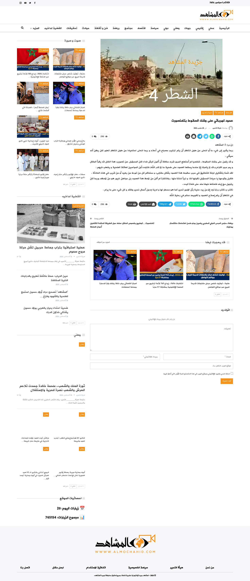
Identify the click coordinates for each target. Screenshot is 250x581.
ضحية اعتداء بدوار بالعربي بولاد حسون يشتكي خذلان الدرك (45, 310)
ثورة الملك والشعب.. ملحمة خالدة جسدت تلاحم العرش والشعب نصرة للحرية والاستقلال (52, 388)
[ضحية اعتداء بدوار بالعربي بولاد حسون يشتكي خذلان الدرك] (77, 311)
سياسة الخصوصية (138, 567)
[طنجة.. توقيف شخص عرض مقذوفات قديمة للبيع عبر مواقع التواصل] (207, 265)
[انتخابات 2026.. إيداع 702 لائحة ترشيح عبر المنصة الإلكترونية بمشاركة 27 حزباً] (161, 265)
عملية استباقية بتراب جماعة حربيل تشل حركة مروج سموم (52, 249)
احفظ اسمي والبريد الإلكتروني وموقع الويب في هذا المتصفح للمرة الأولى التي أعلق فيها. (196, 374)
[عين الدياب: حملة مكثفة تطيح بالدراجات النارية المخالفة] (77, 279)
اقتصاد (141, 28)
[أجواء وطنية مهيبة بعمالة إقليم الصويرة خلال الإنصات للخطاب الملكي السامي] (69, 458)
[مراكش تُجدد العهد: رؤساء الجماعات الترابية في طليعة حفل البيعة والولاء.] (33, 423)
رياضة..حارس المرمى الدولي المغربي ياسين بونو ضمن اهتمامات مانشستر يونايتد (201, 225)
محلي (211, 28)
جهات (187, 28)
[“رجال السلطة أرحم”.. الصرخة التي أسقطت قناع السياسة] (33, 93)
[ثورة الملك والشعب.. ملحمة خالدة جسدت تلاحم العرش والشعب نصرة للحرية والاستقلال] (51, 362)
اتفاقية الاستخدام (96, 567)
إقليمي (199, 28)
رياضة (116, 28)
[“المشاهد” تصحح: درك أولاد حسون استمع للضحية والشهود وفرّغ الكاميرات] (77, 295)
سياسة (155, 28)
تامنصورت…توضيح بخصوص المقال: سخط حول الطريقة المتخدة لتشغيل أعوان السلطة (122, 225)
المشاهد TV (219, 112)
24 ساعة (229, 112)
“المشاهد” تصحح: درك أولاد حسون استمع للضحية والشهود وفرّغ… (44, 294)
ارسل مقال (58, 567)
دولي (165, 28)
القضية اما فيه (53, 28)
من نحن (209, 567)
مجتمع (128, 28)
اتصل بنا (25, 567)
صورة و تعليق (207, 112)
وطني (176, 28)
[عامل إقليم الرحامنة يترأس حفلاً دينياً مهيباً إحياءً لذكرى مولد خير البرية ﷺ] (33, 160)
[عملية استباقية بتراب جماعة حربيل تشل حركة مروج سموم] (51, 223)
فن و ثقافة (101, 28)
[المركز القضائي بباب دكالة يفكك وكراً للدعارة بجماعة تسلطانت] (115, 265)
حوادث (85, 28)
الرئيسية (224, 28)
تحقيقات (71, 28)
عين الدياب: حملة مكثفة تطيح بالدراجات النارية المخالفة (44, 278)
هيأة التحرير (176, 567)
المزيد (36, 28)
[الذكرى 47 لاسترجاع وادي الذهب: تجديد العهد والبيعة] (69, 423)
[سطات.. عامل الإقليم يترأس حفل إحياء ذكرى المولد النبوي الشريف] (69, 160)
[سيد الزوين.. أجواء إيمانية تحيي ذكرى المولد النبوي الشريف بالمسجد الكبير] (33, 126)
